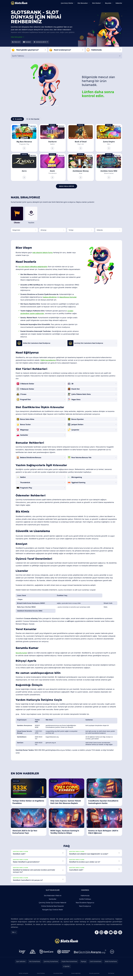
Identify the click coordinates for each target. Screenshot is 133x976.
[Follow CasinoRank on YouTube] (111, 932)
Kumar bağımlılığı (76, 973)
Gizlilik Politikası (85, 899)
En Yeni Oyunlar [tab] (34, 119)
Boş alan (108, 3)
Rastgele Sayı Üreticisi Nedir (52, 910)
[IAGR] (22, 952)
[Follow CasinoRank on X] (106, 932)
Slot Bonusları (83, 3)
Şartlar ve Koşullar (23, 973)
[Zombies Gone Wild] (108, 167)
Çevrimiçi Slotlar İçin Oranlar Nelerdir (52, 902)
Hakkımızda (85, 895)
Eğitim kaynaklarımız (48, 360)
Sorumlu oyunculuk (94, 973)
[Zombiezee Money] (80, 167)
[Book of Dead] (80, 138)
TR (13, 932)
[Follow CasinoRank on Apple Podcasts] (120, 932)
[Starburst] (52, 138)
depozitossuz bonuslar (68, 297)
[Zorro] (24, 167)
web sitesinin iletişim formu (42, 252)
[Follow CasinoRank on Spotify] (115, 932)
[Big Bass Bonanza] (24, 138)
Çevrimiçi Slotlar (67, 3)
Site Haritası (111, 973)
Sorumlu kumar (21, 653)
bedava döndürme (50, 297)
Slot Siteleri (96, 3)
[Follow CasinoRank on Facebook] (97, 932)
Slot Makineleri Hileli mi (52, 895)
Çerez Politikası (41, 973)
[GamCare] (46, 952)
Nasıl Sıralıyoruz (85, 906)
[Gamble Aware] (90, 952)
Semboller (52, 899)
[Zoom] (52, 167)
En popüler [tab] (18, 119)
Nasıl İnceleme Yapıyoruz (85, 902)
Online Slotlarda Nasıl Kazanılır (52, 906)
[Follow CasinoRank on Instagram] (101, 932)
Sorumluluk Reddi (58, 973)
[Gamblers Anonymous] (32, 952)
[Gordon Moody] (63, 952)
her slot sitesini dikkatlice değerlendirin (32, 267)
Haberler (119, 3)
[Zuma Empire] (108, 138)
